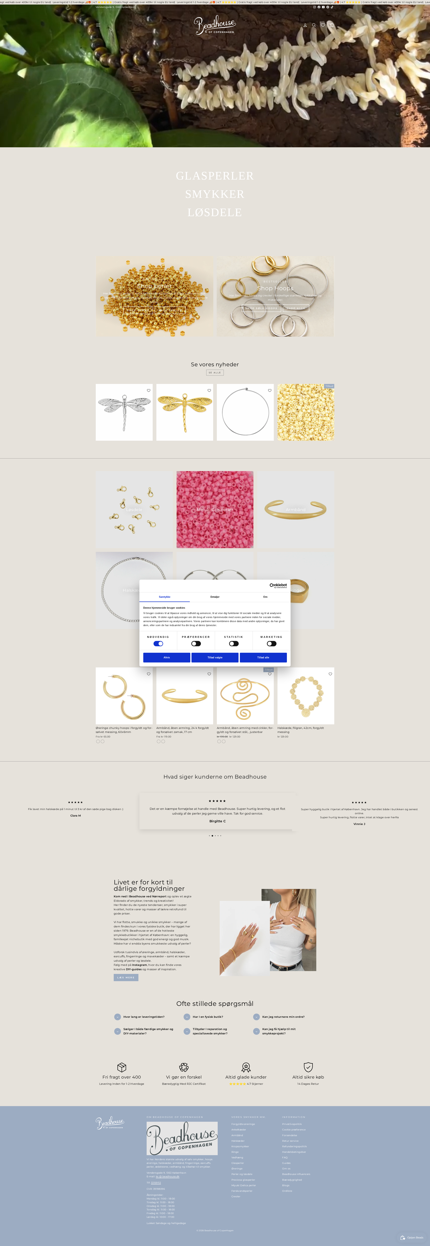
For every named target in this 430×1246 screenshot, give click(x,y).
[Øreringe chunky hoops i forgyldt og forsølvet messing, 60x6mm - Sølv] (102, 741)
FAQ (285, 1157)
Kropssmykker (240, 1146)
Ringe (235, 1152)
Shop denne (138, 310)
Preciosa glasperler (243, 1179)
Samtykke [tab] (164, 596)
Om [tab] (265, 596)
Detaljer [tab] (215, 596)
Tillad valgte (215, 657)
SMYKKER (215, 194)
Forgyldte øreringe (243, 1124)
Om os (286, 1168)
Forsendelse (289, 1135)
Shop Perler (170, 310)
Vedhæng (237, 1157)
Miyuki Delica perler (243, 1185)
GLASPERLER (215, 175)
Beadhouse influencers (296, 1174)
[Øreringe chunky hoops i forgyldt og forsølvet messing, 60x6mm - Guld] (98, 741)
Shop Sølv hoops (261, 308)
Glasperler (237, 1163)
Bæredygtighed (292, 1179)
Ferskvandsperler (242, 1191)
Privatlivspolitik (292, 1124)
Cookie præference (294, 1129)
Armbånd (237, 1135)
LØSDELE (215, 212)
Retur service (290, 1141)
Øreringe (237, 1168)
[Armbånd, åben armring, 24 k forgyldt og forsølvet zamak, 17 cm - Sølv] (163, 741)
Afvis (167, 657)
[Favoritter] (323, 25)
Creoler (236, 1196)
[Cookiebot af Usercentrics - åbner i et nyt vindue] (272, 585)
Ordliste (287, 1191)
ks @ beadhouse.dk (167, 1176)
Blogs (285, 1185)
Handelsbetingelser (294, 1152)
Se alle (215, 372)
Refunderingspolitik (294, 1146)
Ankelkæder (238, 1129)
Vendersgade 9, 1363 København (115, 7)
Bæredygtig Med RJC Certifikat (184, 1083)
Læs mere (126, 977)
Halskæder (238, 1141)
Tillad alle (263, 657)
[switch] (196, 643)
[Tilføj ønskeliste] (149, 390)
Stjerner (257, 1083)
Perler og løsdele (241, 1174)
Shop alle (296, 308)
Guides (286, 1163)
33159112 (156, 1182)
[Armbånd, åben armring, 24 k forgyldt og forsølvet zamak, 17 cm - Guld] (158, 741)
